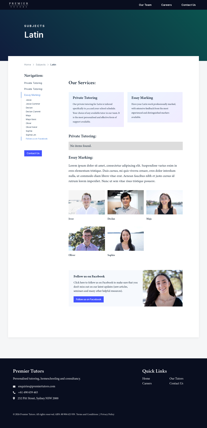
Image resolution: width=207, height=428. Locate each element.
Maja (28, 115)
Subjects (41, 64)
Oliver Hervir (31, 127)
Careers (166, 4)
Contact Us (188, 4)
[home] (18, 5)
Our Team (145, 4)
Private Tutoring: (33, 88)
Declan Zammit (33, 111)
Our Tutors (176, 378)
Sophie (29, 131)
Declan (29, 107)
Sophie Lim (31, 134)
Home (27, 64)
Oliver (28, 123)
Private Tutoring (33, 83)
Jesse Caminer (33, 103)
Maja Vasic (31, 119)
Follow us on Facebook (37, 138)
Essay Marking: (32, 94)
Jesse (28, 100)
